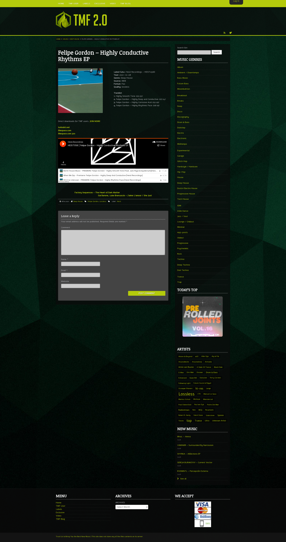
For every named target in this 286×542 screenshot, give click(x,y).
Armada (208, 362)
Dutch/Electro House (187, 188)
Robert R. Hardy (184, 415)
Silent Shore (198, 415)
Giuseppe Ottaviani (185, 388)
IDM (179, 205)
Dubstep (181, 127)
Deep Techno (183, 264)
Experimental (183, 150)
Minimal (180, 227)
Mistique (196, 399)
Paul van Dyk (199, 404)
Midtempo (182, 144)
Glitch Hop (182, 161)
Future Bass (183, 83)
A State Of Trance (204, 367)
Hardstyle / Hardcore (187, 166)
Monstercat (208, 399)
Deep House (74, 39)
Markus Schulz (184, 399)
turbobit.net (64, 127)
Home (58, 39)
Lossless (103, 201)
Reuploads (209, 410)
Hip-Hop (181, 172)
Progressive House (186, 193)
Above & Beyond (185, 356)
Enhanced (182, 378)
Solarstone (210, 415)
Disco (179, 111)
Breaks (180, 100)
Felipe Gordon (93, 201)
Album (180, 67)
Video (58, 515)
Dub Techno (183, 270)
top (189, 420)
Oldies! (180, 237)
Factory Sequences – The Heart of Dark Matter (97, 192)
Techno (180, 259)
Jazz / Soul (182, 216)
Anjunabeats (183, 362)
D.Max (181, 372)
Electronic (181, 138)
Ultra (207, 420)
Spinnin (220, 415)
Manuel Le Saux (209, 394)
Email (64, 270)
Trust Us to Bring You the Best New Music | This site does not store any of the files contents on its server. (99, 536)
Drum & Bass (183, 122)
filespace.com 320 (66, 133)
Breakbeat (182, 95)
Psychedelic (182, 248)
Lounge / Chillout (185, 221)
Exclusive (203, 378)
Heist (119, 201)
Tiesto (181, 421)
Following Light (184, 383)
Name (64, 259)
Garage (180, 155)
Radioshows (183, 410)
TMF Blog (60, 519)
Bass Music (182, 77)
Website (65, 281)
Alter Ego (205, 356)
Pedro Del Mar (213, 404)
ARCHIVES (120, 502)
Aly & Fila (215, 356)
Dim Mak (190, 372)
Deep (179, 106)
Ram (194, 410)
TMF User (60, 505)
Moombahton (183, 89)
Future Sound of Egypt (202, 383)
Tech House (183, 199)
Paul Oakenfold (184, 404)
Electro (180, 133)
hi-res (199, 388)
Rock (179, 253)
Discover (200, 372)
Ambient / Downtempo (188, 72)
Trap (179, 282)
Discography (183, 116)
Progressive (182, 243)
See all (183, 478)
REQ (200, 410)
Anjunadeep (197, 362)
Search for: (182, 47)
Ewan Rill (193, 378)
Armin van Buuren (186, 367)
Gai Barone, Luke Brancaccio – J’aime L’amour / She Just (125, 195)
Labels (59, 509)
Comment (65, 227)
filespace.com (64, 130)
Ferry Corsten (215, 378)
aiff (196, 356)
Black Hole (218, 367)
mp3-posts (182, 232)
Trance (180, 276)
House (65, 39)
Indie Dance (182, 211)
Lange (208, 388)
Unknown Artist (219, 420)
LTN (199, 394)
